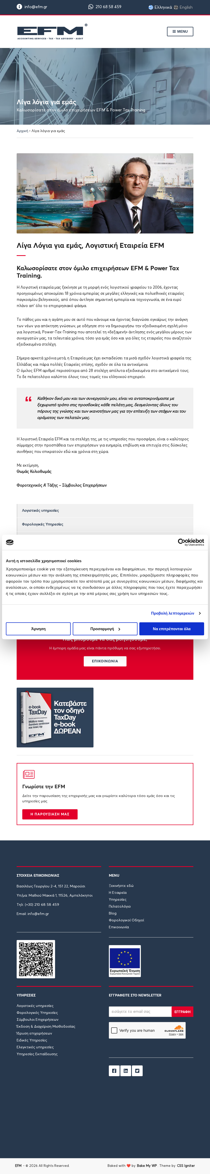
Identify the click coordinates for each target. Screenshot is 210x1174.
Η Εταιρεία (118, 893)
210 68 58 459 (107, 7)
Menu (182, 31)
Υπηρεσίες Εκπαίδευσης (37, 1054)
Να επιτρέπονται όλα (172, 629)
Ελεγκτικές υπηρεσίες (35, 1047)
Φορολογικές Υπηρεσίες (42, 524)
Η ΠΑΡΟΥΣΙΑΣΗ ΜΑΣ (49, 814)
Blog (113, 913)
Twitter (137, 1070)
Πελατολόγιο (120, 906)
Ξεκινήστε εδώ (121, 886)
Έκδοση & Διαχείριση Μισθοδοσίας (46, 1026)
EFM (18, 1166)
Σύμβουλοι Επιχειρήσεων (37, 1020)
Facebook (114, 1070)
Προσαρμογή (102, 629)
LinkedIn (125, 1070)
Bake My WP (147, 1166)
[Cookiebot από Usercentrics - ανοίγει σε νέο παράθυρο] (181, 542)
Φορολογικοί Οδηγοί (126, 920)
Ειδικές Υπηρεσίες (32, 1040)
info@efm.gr (35, 7)
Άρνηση (38, 629)
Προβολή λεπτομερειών (172, 613)
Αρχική (22, 131)
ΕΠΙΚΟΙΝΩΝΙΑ (105, 661)
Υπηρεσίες (118, 899)
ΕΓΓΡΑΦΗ (182, 1011)
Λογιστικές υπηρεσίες (40, 510)
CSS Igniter (186, 1166)
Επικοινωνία (119, 927)
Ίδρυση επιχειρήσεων (34, 1033)
